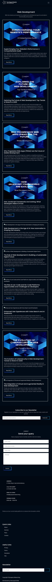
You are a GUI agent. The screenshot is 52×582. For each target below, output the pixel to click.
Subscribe (45, 417)
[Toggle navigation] (49, 3)
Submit (7, 468)
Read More (9, 62)
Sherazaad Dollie (14, 580)
